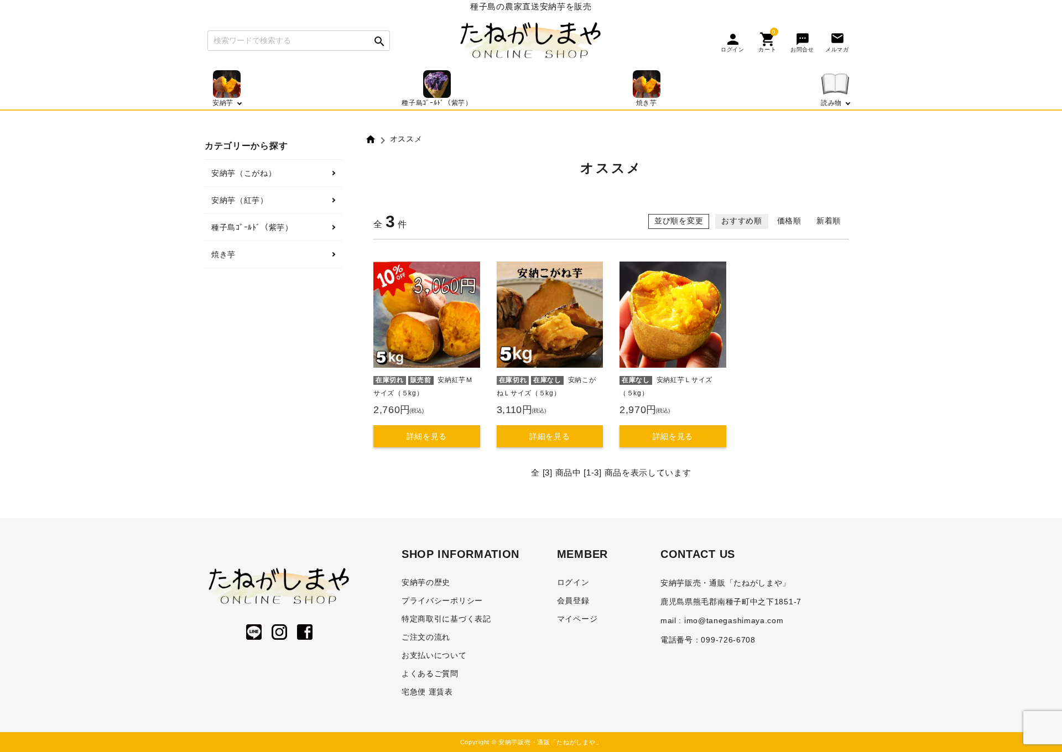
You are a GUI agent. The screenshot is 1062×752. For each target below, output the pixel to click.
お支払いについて (434, 655)
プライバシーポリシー (442, 600)
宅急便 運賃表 (427, 691)
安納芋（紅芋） (239, 200)
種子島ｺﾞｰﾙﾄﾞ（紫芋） (252, 227)
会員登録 (573, 600)
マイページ (577, 618)
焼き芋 (223, 254)
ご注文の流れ (426, 637)
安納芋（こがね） (244, 173)
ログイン (573, 582)
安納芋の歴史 (426, 582)
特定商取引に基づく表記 (446, 618)
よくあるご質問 (430, 673)
